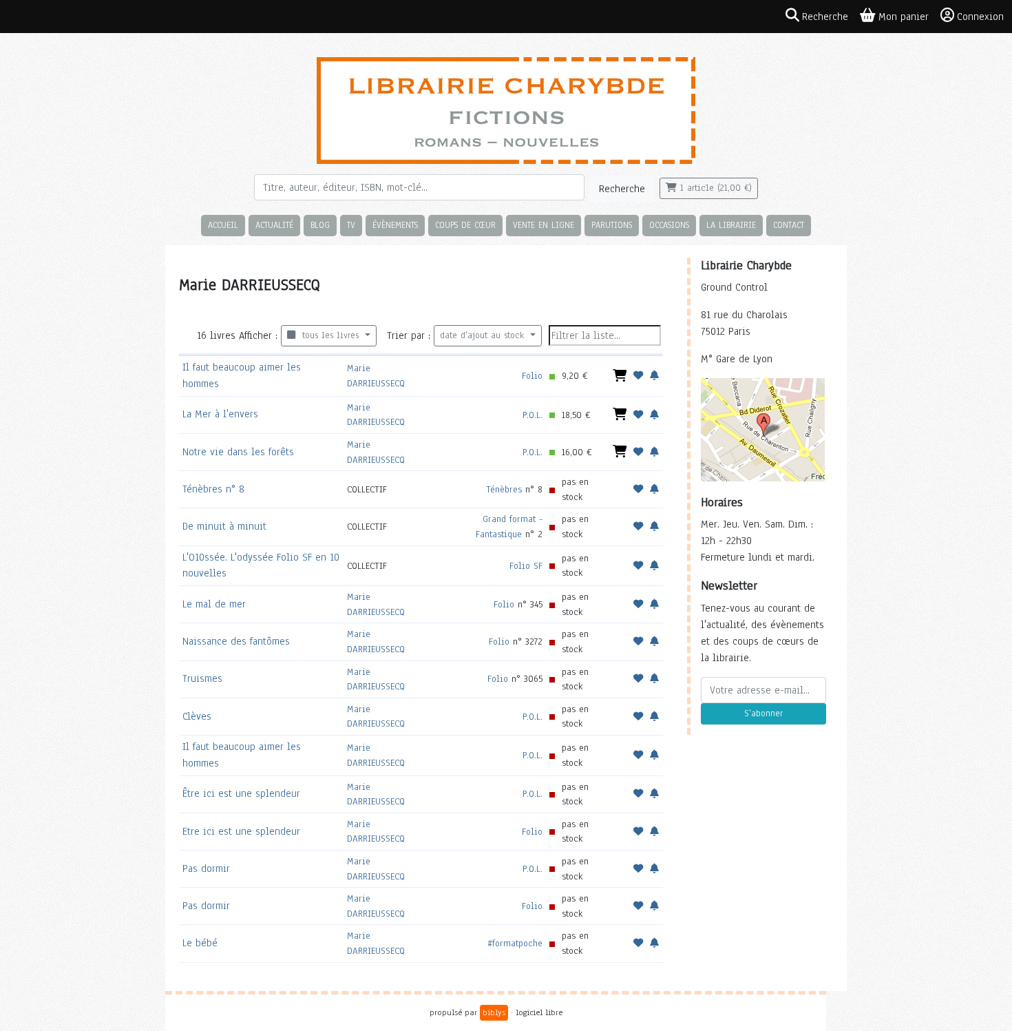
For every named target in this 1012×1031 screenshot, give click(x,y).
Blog (320, 225)
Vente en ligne (543, 225)
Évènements (395, 225)
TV (351, 225)
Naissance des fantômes (236, 641)
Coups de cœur (465, 225)
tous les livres (328, 335)
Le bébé (200, 943)
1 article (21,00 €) (714, 188)
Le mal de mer (214, 604)
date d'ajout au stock (483, 335)
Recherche (622, 189)
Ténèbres (504, 489)
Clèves (196, 716)
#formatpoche (514, 943)
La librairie (731, 225)
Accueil (223, 225)
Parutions (611, 225)
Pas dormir (206, 868)
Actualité (274, 225)
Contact (788, 225)
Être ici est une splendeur (241, 793)
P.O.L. (532, 414)
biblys (494, 1012)
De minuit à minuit (224, 526)
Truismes (202, 678)
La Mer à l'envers (220, 414)
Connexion (980, 16)
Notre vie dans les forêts (238, 452)
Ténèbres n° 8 (213, 489)
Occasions (669, 225)
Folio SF (525, 565)
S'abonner (763, 713)
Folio (532, 375)
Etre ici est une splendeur (241, 831)
